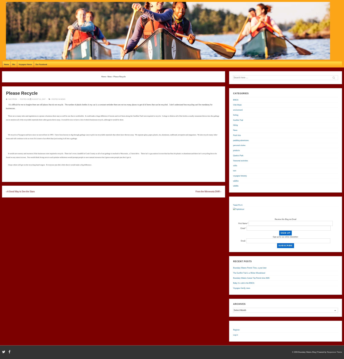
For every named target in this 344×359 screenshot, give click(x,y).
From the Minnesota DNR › (208, 191)
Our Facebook (41, 64)
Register (236, 330)
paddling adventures (241, 140)
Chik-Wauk (237, 105)
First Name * (243, 223)
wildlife (235, 186)
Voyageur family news (241, 288)
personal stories (239, 145)
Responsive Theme (334, 352)
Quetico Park (238, 156)
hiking (235, 125)
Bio (13, 64)
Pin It (240, 205)
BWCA (235, 100)
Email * (243, 228)
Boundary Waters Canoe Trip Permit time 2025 (251, 278)
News (62, 99)
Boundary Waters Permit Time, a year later (249, 268)
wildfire (236, 181)
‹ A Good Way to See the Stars (20, 191)
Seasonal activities (240, 161)
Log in (235, 335)
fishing (235, 115)
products (236, 150)
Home (6, 64)
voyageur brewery (240, 176)
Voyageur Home (25, 64)
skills (235, 166)
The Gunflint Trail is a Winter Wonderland (249, 273)
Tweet (235, 205)
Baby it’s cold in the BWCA (243, 283)
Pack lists (237, 135)
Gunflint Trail (238, 120)
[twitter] (4, 353)
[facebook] (9, 353)
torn (234, 171)
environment (238, 110)
